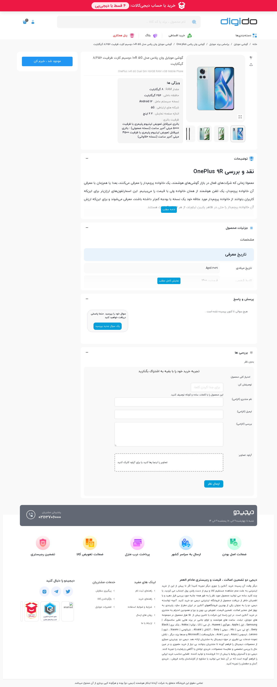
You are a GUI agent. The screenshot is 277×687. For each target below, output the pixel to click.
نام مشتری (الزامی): (241, 399)
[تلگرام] (56, 591)
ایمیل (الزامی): (244, 411)
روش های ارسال (144, 615)
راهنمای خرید (145, 599)
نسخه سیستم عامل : (165, 101)
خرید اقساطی (177, 35)
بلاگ (148, 35)
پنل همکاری (120, 35)
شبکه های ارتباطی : (167, 108)
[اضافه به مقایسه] (251, 58)
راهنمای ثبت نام (143, 590)
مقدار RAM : (171, 89)
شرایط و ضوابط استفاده (140, 607)
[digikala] (31, 611)
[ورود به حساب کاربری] (33, 21)
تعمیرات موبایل (103, 607)
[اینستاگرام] (44, 591)
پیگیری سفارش (104, 590)
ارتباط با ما (146, 623)
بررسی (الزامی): (244, 424)
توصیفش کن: (245, 384)
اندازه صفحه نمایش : (166, 114)
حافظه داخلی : (170, 95)
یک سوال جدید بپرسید (107, 326)
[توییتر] (67, 591)
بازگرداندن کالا (105, 599)
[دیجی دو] (239, 22)
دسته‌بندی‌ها (243, 35)
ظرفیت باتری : (170, 120)
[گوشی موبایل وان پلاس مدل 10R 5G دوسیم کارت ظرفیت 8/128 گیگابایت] (240, 117)
